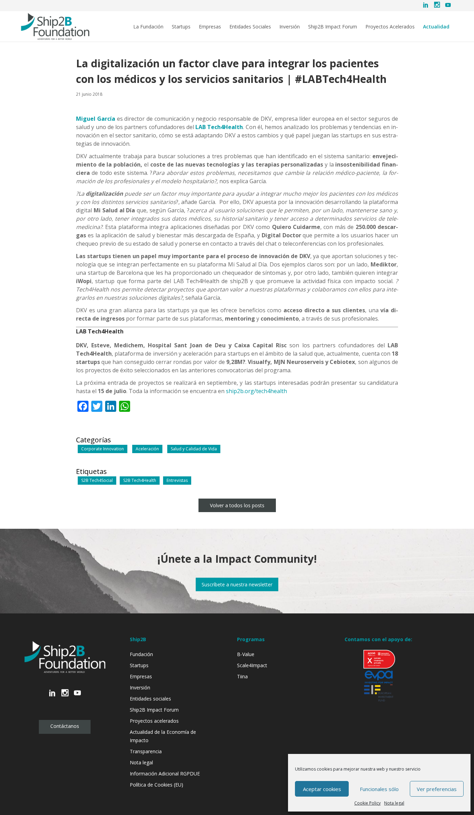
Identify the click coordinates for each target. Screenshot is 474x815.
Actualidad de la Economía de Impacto (163, 736)
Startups (181, 26)
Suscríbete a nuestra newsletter (237, 584)
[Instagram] (437, 5)
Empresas (210, 26)
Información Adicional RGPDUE (165, 773)
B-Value (245, 654)
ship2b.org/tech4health (256, 391)
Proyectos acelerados (154, 721)
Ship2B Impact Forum (332, 26)
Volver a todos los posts (237, 505)
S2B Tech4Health (139, 480)
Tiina (242, 676)
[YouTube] (448, 5)
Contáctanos (64, 726)
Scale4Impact (252, 665)
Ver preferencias (437, 789)
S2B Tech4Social (97, 480)
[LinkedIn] (426, 5)
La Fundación (148, 26)
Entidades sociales (150, 698)
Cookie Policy (367, 803)
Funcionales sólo (379, 789)
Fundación (141, 654)
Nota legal (394, 803)
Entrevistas (177, 480)
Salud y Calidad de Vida (194, 449)
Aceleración (147, 449)
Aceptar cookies (322, 789)
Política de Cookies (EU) (156, 784)
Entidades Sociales (250, 26)
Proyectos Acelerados (390, 26)
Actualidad (436, 26)
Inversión (289, 26)
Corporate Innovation (102, 449)
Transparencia (146, 751)
